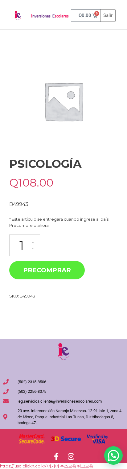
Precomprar (47, 270)
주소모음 (68, 465)
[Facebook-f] (56, 456)
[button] (113, 455)
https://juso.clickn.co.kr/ (23, 465)
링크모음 (85, 465)
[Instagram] (71, 456)
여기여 (53, 465)
